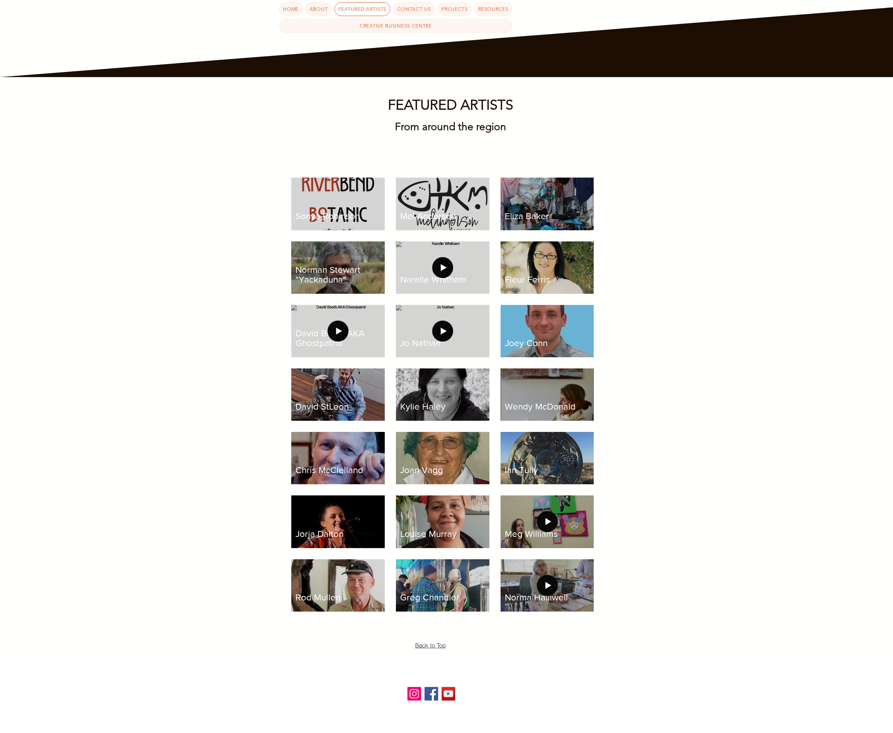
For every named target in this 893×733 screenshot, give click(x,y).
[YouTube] (448, 694)
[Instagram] (414, 694)
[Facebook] (431, 694)
